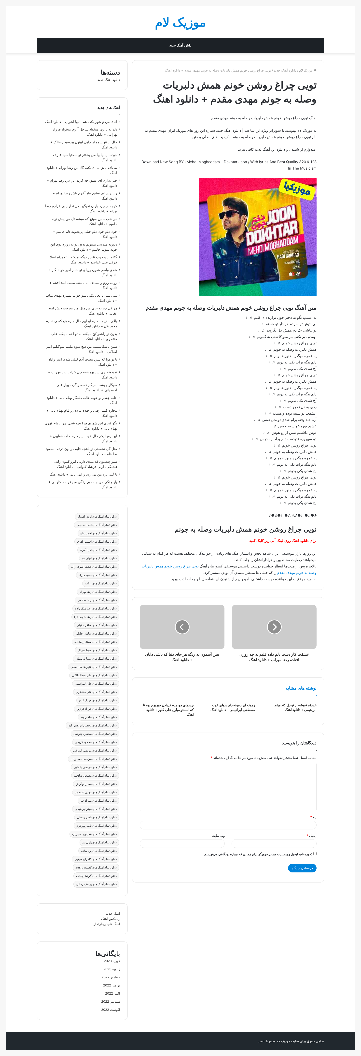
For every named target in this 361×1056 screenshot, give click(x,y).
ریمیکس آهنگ (110, 919)
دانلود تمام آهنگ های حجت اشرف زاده (94, 566)
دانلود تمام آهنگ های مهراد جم (99, 800)
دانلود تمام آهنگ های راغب (101, 583)
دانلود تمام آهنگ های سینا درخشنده (95, 642)
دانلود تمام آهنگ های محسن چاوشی (95, 734)
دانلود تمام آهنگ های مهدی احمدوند (96, 792)
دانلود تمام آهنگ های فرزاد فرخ (98, 700)
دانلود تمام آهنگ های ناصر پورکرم (96, 825)
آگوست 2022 (110, 1010)
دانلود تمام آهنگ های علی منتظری (96, 692)
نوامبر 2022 (111, 985)
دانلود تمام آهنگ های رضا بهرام (98, 591)
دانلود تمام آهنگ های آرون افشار (97, 516)
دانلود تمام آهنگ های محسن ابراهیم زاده (93, 725)
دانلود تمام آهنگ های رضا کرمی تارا (95, 617)
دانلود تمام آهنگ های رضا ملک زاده (96, 608)
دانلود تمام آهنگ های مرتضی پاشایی (95, 767)
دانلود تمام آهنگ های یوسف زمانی (96, 884)
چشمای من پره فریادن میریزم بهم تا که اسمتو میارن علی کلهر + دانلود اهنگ (168, 709)
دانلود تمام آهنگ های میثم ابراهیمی (96, 809)
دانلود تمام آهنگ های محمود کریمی (96, 742)
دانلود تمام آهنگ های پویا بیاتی (99, 851)
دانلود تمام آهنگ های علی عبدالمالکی (94, 675)
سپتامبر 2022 (110, 1001)
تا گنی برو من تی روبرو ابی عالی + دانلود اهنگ (83, 474)
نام (313, 817)
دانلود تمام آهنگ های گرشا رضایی (96, 876)
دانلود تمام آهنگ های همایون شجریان (94, 834)
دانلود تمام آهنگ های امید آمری (98, 550)
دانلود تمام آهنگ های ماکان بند (99, 717)
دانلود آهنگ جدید (180, 45)
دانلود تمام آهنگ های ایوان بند (99, 558)
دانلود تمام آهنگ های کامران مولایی (95, 859)
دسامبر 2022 (111, 977)
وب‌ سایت (218, 836)
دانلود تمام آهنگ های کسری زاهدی (96, 867)
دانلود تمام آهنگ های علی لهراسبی (96, 683)
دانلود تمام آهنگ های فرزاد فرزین (97, 708)
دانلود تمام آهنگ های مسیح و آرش (96, 784)
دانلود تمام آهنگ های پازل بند (99, 842)
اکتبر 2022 (112, 993)
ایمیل (312, 836)
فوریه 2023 (112, 961)
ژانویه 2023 (111, 969)
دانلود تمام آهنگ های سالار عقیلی (97, 625)
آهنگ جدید (113, 913)
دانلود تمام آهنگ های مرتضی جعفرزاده (94, 759)
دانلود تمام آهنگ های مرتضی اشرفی (95, 750)
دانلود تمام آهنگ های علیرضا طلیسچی (93, 667)
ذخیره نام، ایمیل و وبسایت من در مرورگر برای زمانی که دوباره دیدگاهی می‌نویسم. (257, 854)
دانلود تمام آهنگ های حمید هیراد (98, 575)
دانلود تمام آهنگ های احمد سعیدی (97, 525)
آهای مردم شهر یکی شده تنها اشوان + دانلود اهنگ (81, 122)
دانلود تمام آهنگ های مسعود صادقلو (95, 775)
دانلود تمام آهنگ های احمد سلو (98, 533)
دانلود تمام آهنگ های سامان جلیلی (96, 633)
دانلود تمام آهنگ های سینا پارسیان (96, 658)
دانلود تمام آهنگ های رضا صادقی (97, 600)
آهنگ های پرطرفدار (107, 924)
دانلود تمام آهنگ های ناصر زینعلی (97, 817)
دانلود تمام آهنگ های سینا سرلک (97, 650)
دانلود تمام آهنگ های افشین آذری (97, 541)
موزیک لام (306, 70)
